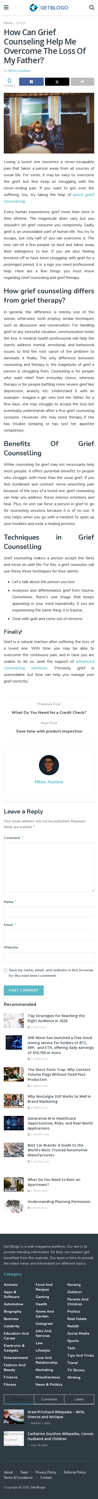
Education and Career (16, 1336)
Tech (71, 1348)
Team (24, 1472)
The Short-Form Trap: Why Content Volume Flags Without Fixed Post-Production (59, 1074)
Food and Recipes (44, 1287)
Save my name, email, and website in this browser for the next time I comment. (51, 973)
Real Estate (76, 1318)
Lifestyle (43, 1350)
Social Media (78, 1333)
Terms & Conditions (18, 1477)
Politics (73, 1311)
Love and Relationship (47, 1360)
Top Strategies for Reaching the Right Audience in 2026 (56, 1018)
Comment (14, 837)
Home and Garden (45, 1314)
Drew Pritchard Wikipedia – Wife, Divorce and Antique (56, 1414)
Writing (73, 1377)
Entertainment (16, 1357)
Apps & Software (11, 1294)
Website (11, 947)
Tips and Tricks (80, 1355)
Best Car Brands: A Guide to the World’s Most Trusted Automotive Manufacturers (57, 1150)
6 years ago (38, 1191)
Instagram (44, 1323)
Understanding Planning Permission (59, 1201)
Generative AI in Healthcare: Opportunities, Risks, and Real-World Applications (60, 1123)
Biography (12, 1311)
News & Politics (49, 1384)
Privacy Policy (46, 1472)
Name (10, 901)
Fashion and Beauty (14, 1367)
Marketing (44, 1370)
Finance (10, 1377)
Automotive (13, 1304)
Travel (72, 1362)
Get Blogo (38, 1487)
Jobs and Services (43, 1333)
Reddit (73, 1326)
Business (11, 1318)
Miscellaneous (48, 1377)
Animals (11, 1284)
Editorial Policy (75, 1472)
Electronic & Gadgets (14, 1348)
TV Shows (76, 1370)
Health (21, 23)
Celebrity (11, 1326)
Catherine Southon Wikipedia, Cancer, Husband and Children (61, 1436)
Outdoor (74, 1292)
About (8, 1472)
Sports (73, 1340)
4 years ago (38, 1208)
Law (39, 1343)
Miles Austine (19, 71)
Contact (46, 1477)
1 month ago (40, 1134)
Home (8, 23)
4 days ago (38, 1027)
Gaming (42, 1296)
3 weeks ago (39, 1059)
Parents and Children (77, 1302)
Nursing (74, 1284)
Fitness (10, 1384)
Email (10, 924)
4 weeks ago (39, 1086)
